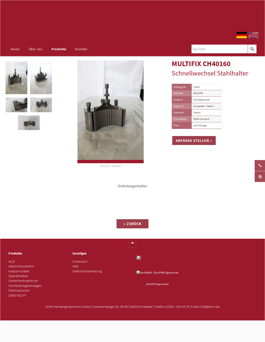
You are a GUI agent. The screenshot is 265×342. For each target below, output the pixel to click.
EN (253, 35)
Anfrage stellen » (194, 140)
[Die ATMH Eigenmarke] (157, 276)
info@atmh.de (209, 307)
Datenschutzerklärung (87, 271)
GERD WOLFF (17, 295)
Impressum (79, 261)
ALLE (11, 261)
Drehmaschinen (19, 290)
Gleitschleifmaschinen (23, 281)
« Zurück (132, 223)
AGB (75, 266)
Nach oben (132, 243)
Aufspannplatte (18, 271)
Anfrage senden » (133, 337)
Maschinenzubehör (21, 266)
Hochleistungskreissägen (25, 286)
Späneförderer (18, 276)
